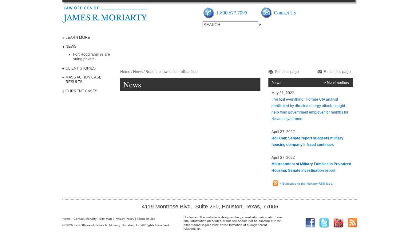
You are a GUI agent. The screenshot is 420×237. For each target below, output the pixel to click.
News (71, 46)
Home (125, 72)
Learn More (77, 37)
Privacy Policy (124, 218)
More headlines (338, 82)
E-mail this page (337, 72)
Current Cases (81, 91)
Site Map (105, 218)
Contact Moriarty (85, 218)
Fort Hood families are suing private (91, 56)
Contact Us (285, 12)
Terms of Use (146, 218)
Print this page (287, 72)
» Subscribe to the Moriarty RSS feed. (306, 183)
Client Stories (80, 68)
